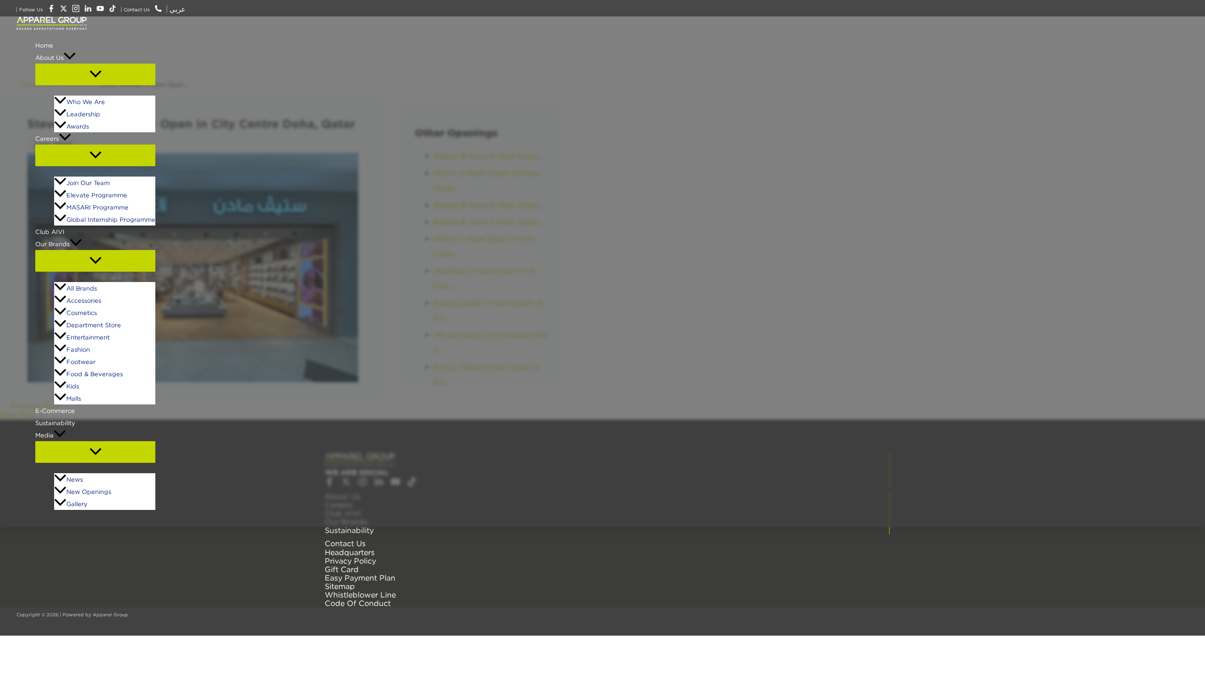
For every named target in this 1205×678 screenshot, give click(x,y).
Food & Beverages (94, 374)
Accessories (83, 300)
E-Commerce (55, 410)
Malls (73, 398)
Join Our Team (88, 182)
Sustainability (55, 423)
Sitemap (340, 586)
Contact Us (345, 543)
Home (44, 45)
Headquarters (350, 552)
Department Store (93, 325)
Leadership (83, 114)
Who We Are (85, 101)
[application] (70, 57)
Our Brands (52, 244)
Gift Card (342, 569)
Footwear (81, 361)
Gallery (77, 503)
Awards (77, 126)
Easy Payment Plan (360, 577)
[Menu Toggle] (95, 74)
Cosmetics (81, 312)
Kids (72, 386)
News (74, 479)
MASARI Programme (97, 207)
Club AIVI (49, 231)
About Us (49, 57)
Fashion (78, 349)
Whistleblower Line (360, 594)
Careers (47, 138)
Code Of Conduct (358, 603)
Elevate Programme (96, 195)
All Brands (81, 288)
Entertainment (88, 337)
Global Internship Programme (110, 219)
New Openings (88, 491)
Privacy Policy (350, 561)
